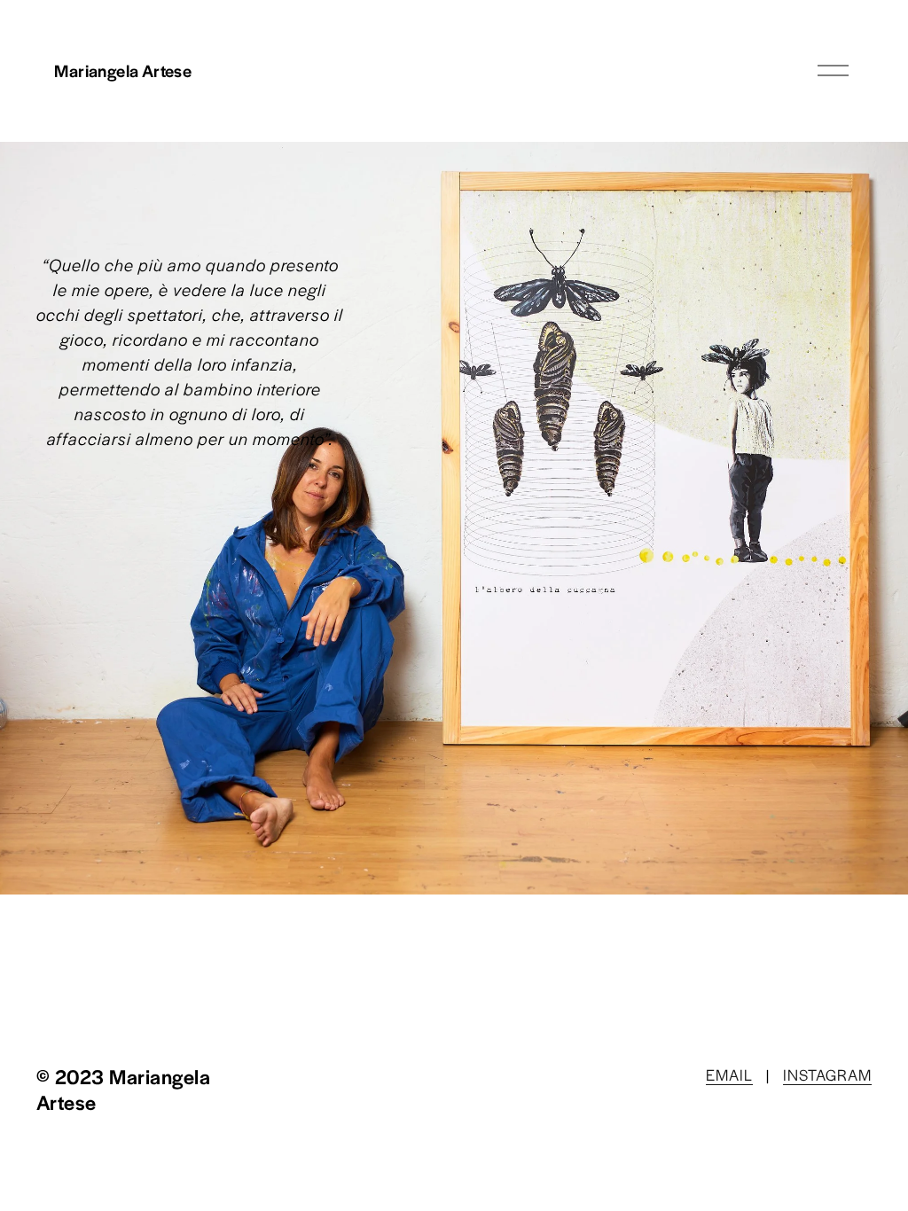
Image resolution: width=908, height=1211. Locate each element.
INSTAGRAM (827, 1074)
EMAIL (729, 1074)
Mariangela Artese (123, 70)
